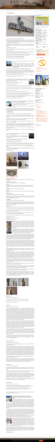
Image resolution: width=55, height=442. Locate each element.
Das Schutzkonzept (38, 67)
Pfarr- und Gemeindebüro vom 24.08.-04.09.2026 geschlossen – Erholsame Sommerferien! (42, 113)
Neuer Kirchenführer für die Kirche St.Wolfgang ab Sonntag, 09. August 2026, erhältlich (41, 116)
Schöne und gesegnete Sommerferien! (41, 111)
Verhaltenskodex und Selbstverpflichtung (41, 68)
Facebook (39, 46)
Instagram (46, 46)
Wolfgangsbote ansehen (41, 54)
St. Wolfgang (38, 107)
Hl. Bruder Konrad (38, 106)
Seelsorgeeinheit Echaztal (27, 4)
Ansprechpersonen (38, 71)
